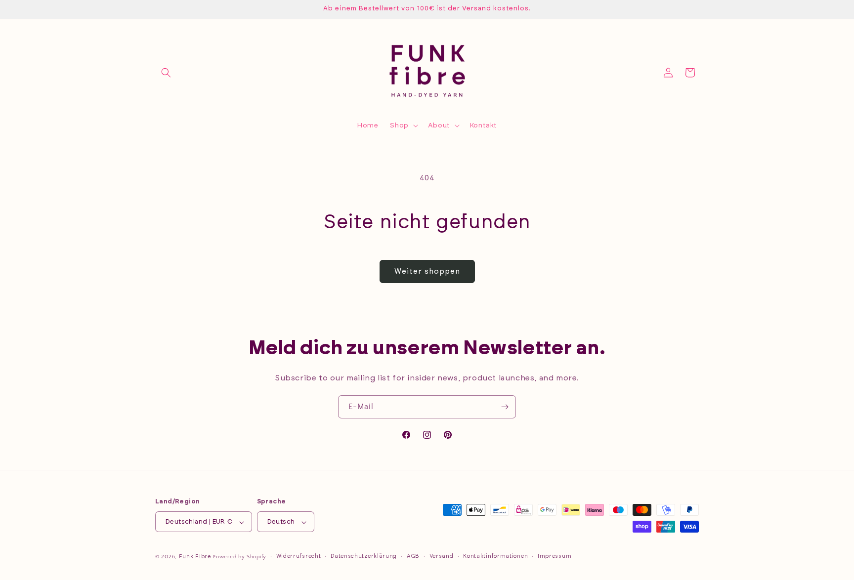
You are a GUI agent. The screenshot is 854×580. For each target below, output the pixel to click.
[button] (166, 72)
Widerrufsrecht (298, 556)
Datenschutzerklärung (364, 556)
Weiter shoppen (427, 271)
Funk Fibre (195, 557)
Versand (441, 556)
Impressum (554, 556)
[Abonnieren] (504, 406)
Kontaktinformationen (495, 556)
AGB (413, 556)
